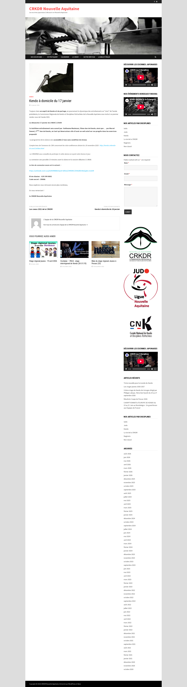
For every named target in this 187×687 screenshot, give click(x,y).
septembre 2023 (129, 565)
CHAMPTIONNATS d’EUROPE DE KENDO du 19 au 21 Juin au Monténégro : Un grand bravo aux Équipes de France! (140, 405)
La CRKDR (75, 57)
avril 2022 (127, 619)
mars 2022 (127, 622)
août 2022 (127, 604)
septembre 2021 (129, 644)
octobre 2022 (128, 597)
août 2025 (127, 493)
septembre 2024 (129, 525)
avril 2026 (127, 464)
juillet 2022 (128, 608)
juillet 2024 (128, 529)
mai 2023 (127, 572)
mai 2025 (127, 500)
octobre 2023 (128, 561)
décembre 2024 (129, 518)
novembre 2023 (129, 558)
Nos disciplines (36, 57)
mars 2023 (127, 579)
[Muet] (152, 85)
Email (127, 174)
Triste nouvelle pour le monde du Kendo (138, 383)
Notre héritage (89, 57)
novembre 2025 (129, 482)
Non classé (128, 146)
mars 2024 (127, 543)
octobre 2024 (128, 522)
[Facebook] (154, 1)
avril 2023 (127, 576)
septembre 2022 (129, 601)
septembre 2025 (129, 490)
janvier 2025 (128, 515)
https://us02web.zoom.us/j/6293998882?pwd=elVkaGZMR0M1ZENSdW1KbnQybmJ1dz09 (61, 171)
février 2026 (128, 472)
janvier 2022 (128, 630)
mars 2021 (127, 651)
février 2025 (128, 511)
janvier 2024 (128, 551)
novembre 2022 (129, 594)
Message (128, 185)
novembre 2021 (129, 637)
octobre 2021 (128, 640)
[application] (141, 77)
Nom (126, 163)
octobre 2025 (128, 486)
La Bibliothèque (104, 57)
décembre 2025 (129, 479)
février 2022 (128, 626)
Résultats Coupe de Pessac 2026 (135, 399)
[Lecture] (126, 85)
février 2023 (128, 583)
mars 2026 (127, 468)
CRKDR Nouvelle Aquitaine (54, 8)
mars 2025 (127, 507)
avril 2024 (127, 540)
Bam (79, 684)
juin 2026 (127, 457)
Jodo (125, 132)
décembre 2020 (129, 662)
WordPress (72, 684)
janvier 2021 (128, 658)
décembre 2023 (129, 554)
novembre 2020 (129, 666)
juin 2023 (127, 569)
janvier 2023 (128, 587)
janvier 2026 (128, 475)
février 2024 (128, 547)
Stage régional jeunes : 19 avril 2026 (43, 261)
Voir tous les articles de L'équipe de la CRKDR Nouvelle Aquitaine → (65, 225)
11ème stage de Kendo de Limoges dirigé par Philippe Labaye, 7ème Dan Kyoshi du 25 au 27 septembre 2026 (140, 393)
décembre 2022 (129, 590)
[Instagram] (157, 1)
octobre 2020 (128, 669)
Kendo (31, 97)
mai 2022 (127, 615)
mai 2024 (127, 536)
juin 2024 (127, 533)
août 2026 (127, 454)
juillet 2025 (128, 497)
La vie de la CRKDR (130, 139)
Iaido (125, 128)
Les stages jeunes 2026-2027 (134, 386)
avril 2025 (127, 504)
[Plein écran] (155, 85)
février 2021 (128, 655)
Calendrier (65, 57)
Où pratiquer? (52, 57)
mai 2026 (127, 461)
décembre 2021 (129, 633)
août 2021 (127, 648)
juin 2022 (127, 612)
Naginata (127, 143)
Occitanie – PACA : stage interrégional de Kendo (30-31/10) (73, 262)
